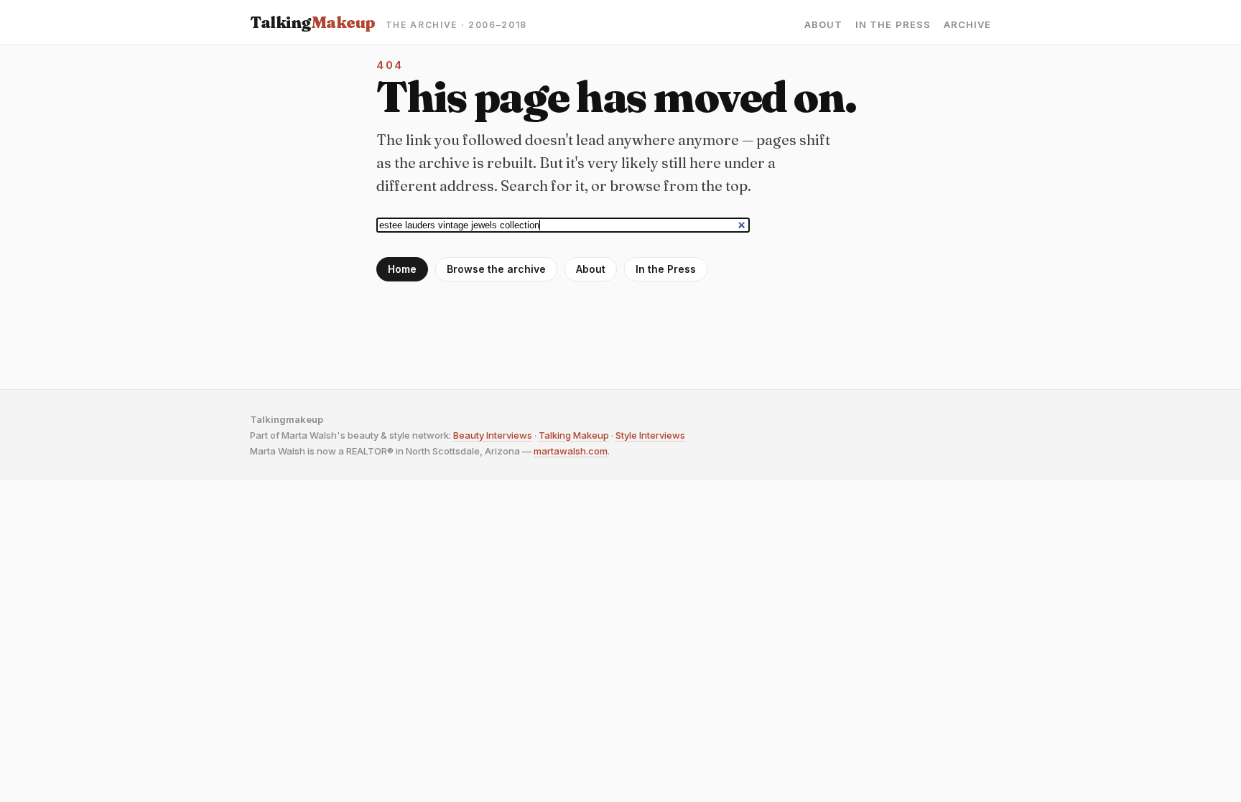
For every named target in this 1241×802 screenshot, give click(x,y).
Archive (967, 24)
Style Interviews (650, 435)
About (823, 24)
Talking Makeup (574, 435)
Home (402, 269)
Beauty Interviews (492, 435)
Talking (313, 22)
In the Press (892, 24)
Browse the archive (496, 269)
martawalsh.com (571, 451)
